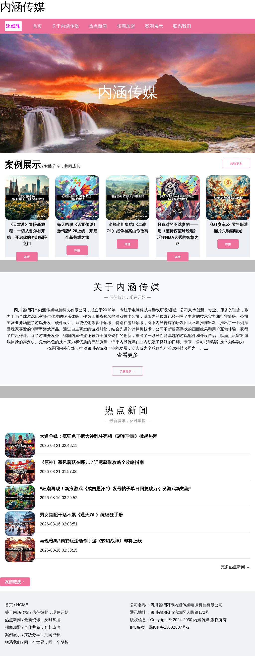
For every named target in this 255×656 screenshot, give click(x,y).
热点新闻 (98, 26)
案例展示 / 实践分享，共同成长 (33, 635)
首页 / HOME (16, 605)
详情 (27, 256)
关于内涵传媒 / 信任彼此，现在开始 (36, 612)
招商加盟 (126, 26)
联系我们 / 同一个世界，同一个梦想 (36, 642)
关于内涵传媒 (65, 26)
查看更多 (127, 355)
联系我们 (182, 26)
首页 (37, 26)
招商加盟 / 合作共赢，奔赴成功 (33, 627)
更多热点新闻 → (235, 567)
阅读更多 (236, 163)
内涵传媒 (22, 6)
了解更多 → (127, 371)
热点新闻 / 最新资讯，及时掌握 (33, 620)
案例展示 (154, 26)
